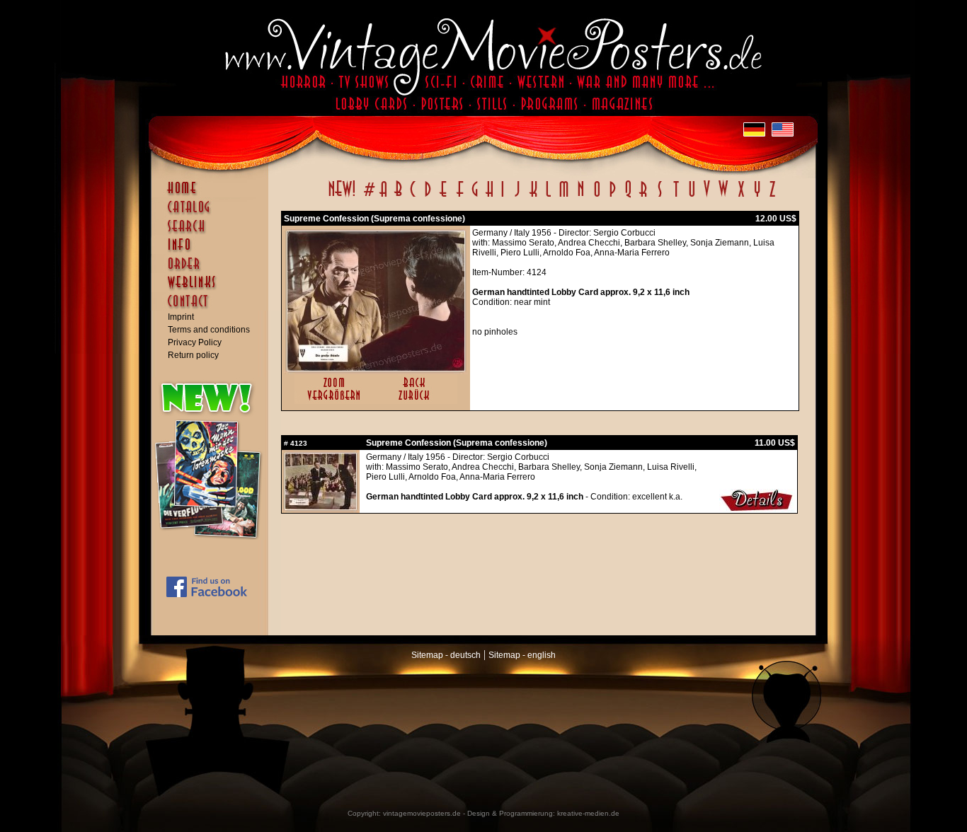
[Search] (213, 232)
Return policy (193, 355)
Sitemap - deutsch (446, 655)
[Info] (213, 251)
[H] (489, 197)
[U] (691, 197)
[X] (741, 197)
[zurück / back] (416, 401)
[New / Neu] (342, 197)
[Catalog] (213, 214)
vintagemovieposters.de (422, 813)
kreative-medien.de (588, 813)
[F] (459, 197)
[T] (676, 197)
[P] (612, 197)
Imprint (181, 317)
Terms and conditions (209, 330)
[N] (581, 197)
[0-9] (368, 197)
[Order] (213, 270)
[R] (643, 197)
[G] (474, 197)
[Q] (628, 197)
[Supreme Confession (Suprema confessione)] (375, 368)
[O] (597, 197)
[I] (502, 197)
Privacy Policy (195, 342)
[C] (413, 197)
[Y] (757, 197)
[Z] (772, 197)
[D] (427, 197)
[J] (516, 197)
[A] (383, 197)
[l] (548, 197)
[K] (533, 197)
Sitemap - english (522, 655)
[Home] (213, 195)
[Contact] (213, 308)
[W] (723, 197)
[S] (659, 197)
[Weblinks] (213, 289)
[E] (443, 197)
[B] (398, 197)
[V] (706, 197)
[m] (564, 197)
